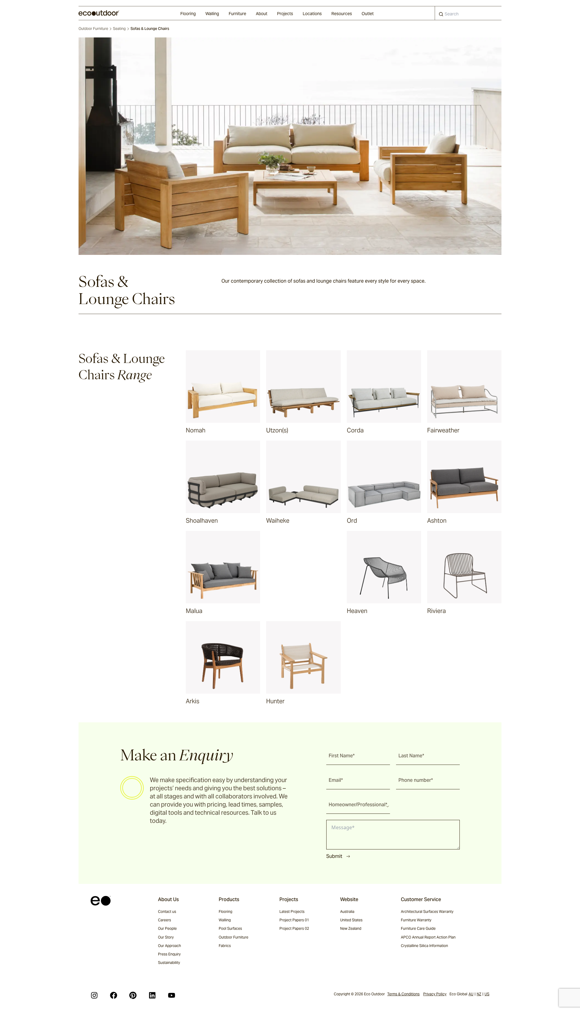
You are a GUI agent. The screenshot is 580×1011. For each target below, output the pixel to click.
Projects (285, 13)
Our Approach (169, 945)
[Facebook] (113, 995)
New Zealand (350, 928)
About (261, 13)
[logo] (99, 13)
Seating (119, 28)
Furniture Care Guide (418, 928)
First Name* (342, 756)
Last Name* (411, 756)
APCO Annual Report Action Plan (428, 937)
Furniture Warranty (416, 920)
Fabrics (225, 945)
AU (471, 994)
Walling (212, 13)
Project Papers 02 (294, 928)
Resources (341, 13)
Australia (347, 911)
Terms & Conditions (403, 994)
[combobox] (468, 13)
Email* (336, 780)
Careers (164, 920)
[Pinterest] (133, 995)
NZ (479, 994)
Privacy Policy (434, 994)
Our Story (166, 937)
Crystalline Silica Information (424, 945)
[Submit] (441, 15)
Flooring (188, 13)
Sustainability (169, 962)
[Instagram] (94, 995)
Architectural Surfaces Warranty (427, 911)
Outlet (368, 13)
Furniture (237, 13)
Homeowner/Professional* (358, 804)
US (487, 994)
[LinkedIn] (152, 995)
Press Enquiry (169, 954)
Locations (312, 13)
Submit (334, 856)
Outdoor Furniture (93, 28)
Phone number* (415, 780)
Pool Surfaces (230, 928)
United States (351, 920)
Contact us (167, 911)
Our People (167, 928)
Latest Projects (291, 911)
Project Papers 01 (294, 920)
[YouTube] (171, 995)
